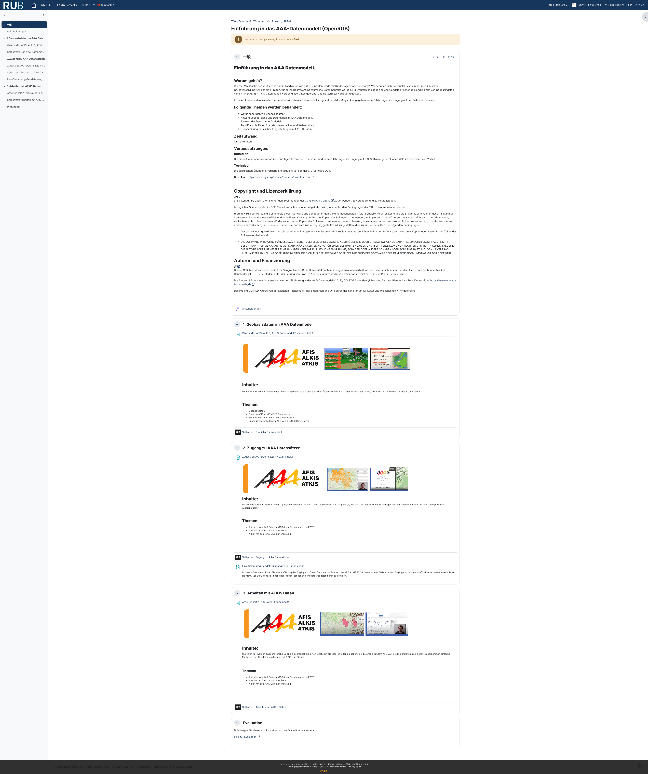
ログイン (640, 5)
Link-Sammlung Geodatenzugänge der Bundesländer (26, 79)
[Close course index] (4, 15)
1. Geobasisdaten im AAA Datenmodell (26, 38)
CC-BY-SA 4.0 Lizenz (317, 200)
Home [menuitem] (33, 5)
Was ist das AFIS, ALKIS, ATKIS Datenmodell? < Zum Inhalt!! (26, 45)
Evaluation (13, 106)
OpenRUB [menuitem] (85, 5)
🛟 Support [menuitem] (104, 5)
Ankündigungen (16, 31)
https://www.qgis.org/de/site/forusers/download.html (279, 177)
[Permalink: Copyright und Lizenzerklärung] (237, 196)
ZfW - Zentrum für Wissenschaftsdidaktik (255, 21)
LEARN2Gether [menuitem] (65, 5)
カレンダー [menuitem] (46, 5)
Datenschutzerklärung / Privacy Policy (343, 766)
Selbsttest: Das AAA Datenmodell (26, 52)
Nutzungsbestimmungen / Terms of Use (305, 766)
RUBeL (288, 21)
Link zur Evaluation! (245, 736)
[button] (558, 5)
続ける (324, 770)
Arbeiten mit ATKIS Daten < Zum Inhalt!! (26, 93)
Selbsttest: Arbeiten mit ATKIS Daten (26, 99)
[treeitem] (24, 28)
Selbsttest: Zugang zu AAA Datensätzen (26, 72)
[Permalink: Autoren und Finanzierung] (237, 266)
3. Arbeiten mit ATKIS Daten (23, 86)
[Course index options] (44, 15)
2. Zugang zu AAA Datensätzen (26, 58)
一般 (9, 24)
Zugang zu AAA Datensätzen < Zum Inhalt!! (26, 65)
